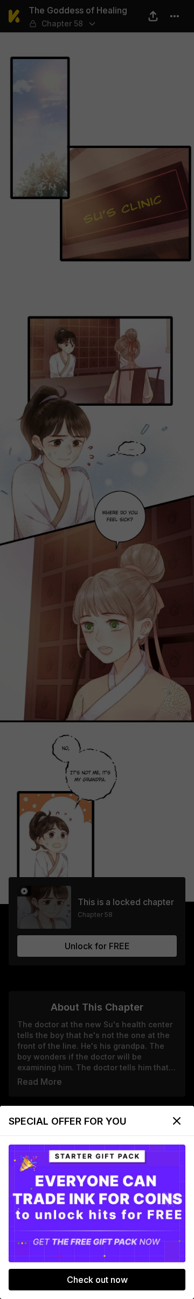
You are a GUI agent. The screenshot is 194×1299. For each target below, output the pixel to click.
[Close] (176, 1120)
